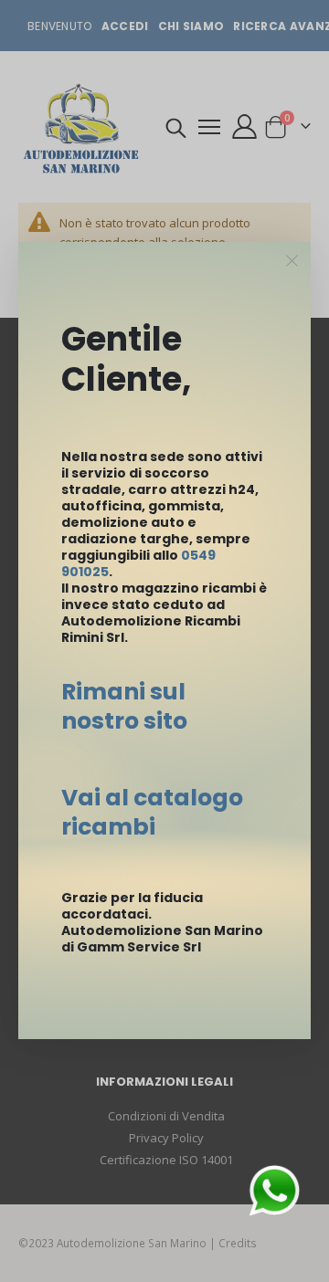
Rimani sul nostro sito (124, 706)
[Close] (292, 261)
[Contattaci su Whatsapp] (274, 1189)
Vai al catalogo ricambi (152, 812)
